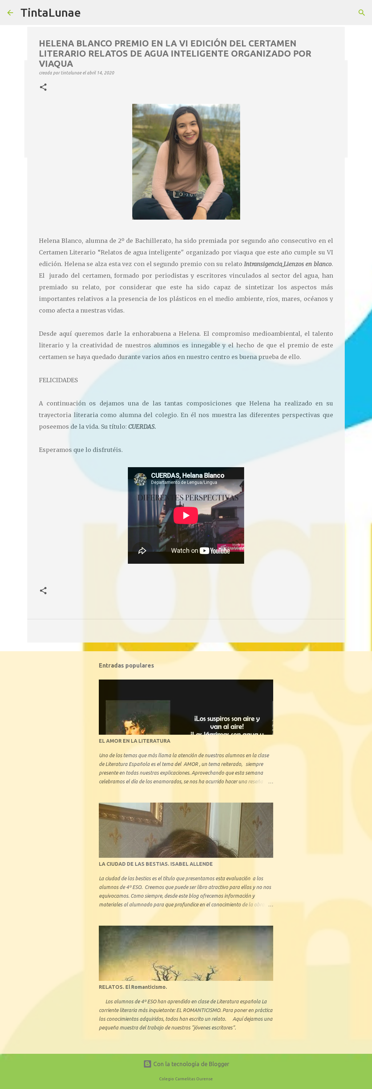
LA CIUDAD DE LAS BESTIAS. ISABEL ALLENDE (156, 864)
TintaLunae (50, 12)
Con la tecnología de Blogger (190, 1064)
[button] (43, 87)
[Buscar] (361, 12)
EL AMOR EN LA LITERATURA (134, 741)
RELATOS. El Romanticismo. (133, 987)
